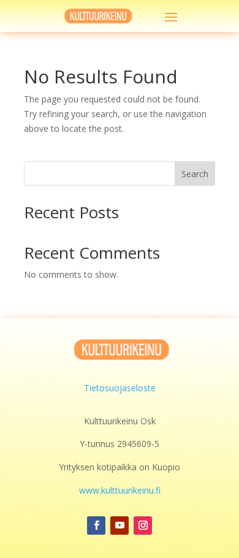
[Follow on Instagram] (143, 525)
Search (194, 174)
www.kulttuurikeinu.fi (120, 490)
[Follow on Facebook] (96, 525)
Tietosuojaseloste (120, 388)
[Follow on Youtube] (119, 525)
